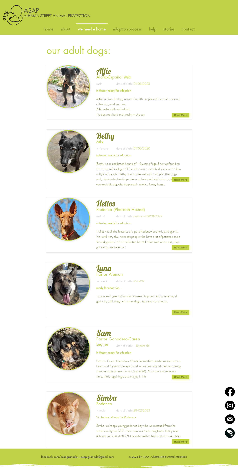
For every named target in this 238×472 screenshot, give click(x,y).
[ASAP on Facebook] (230, 392)
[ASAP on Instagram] (230, 405)
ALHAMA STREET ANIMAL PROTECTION (57, 15)
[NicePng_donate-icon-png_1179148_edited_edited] (230, 433)
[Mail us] (230, 419)
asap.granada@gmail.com (97, 457)
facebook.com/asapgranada (59, 457)
